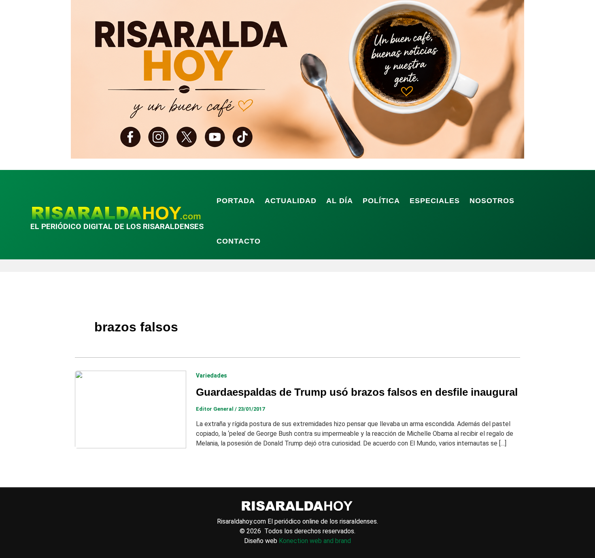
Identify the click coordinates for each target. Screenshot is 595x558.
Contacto (239, 241)
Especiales (435, 201)
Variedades (211, 375)
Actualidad (291, 201)
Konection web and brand (315, 541)
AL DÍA (339, 201)
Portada (236, 201)
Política (381, 201)
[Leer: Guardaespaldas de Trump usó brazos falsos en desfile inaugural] (130, 409)
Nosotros (492, 201)
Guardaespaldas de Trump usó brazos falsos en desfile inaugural (357, 392)
